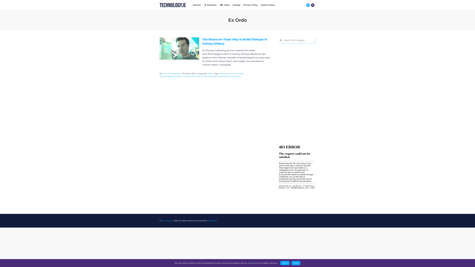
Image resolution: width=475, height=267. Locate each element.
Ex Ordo (233, 73)
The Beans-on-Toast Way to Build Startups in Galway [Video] (175, 48)
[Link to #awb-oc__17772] (308, 5)
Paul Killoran (197, 76)
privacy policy (254, 263)
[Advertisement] (296, 83)
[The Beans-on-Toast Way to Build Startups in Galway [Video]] (179, 48)
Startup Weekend (211, 76)
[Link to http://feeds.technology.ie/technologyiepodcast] (312, 5)
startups (223, 76)
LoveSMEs (186, 76)
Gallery (183, 48)
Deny (296, 263)
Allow (285, 263)
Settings (273, 263)
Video (210, 73)
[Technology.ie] (173, 4)
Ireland (178, 76)
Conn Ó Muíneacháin (171, 73)
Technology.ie (167, 221)
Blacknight (224, 73)
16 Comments (235, 76)
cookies (184, 263)
